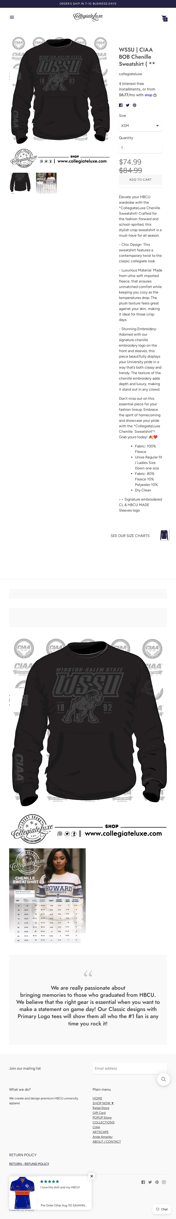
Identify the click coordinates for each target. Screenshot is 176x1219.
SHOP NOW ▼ (103, 1103)
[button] (91, 1176)
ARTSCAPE (101, 1132)
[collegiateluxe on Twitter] (150, 1182)
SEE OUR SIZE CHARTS (130, 536)
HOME (97, 1098)
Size (122, 116)
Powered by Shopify (21, 1210)
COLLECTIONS (104, 1122)
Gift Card (99, 1113)
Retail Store (101, 1108)
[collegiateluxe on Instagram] (164, 1182)
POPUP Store (102, 1118)
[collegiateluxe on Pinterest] (157, 1182)
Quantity (126, 138)
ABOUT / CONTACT (107, 1142)
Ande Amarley (103, 1137)
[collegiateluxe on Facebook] (143, 1182)
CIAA (96, 1127)
